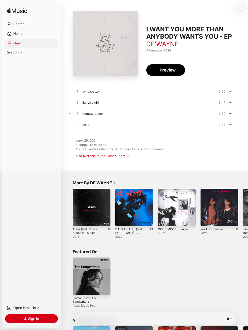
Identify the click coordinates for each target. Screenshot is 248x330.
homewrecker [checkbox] (92, 113)
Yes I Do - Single (212, 229)
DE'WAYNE (162, 44)
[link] (94, 183)
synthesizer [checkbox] (91, 91)
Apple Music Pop (84, 305)
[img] (17, 11)
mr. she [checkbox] (87, 125)
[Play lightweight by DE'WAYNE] (77, 102)
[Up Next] (222, 319)
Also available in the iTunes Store (101, 156)
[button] (31, 24)
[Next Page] (243, 207)
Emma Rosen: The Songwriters (85, 299)
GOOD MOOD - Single (173, 229)
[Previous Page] (67, 207)
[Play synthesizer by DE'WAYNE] (77, 91)
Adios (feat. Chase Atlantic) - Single (85, 231)
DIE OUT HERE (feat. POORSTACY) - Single (129, 232)
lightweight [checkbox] (90, 102)
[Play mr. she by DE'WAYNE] (77, 125)
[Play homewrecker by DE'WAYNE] (77, 114)
